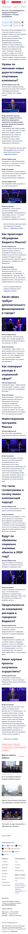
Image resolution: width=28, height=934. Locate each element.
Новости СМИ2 (6, 835)
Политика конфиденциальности (10, 922)
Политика (4, 862)
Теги (16, 881)
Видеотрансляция (20, 878)
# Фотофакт (5, 750)
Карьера (17, 867)
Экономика (5, 865)
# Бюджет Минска (7, 744)
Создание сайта (6, 931)
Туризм (4, 879)
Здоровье (4, 873)
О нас (16, 862)
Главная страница (6, 7)
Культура (4, 870)
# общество (17, 744)
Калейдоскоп (5, 882)
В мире (4, 876)
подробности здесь (10, 154)
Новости (16, 7)
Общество (23, 7)
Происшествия (6, 885)
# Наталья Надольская (20, 747)
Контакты (17, 865)
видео (16, 739)
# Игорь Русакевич (7, 747)
